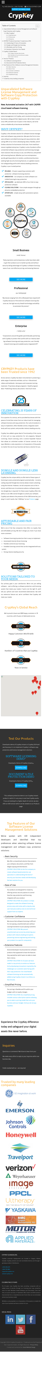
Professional (12, 37)
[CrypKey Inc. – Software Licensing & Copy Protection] (21, 18)
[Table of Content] (37, 26)
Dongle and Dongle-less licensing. (16, 45)
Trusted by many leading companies (13, 78)
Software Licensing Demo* (13, 61)
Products (32, 499)
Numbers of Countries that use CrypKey (19, 55)
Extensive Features (13, 72)
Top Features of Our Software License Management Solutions (20, 65)
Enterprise (11, 39)
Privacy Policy (34, 1345)
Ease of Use (12, 68)
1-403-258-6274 (8, 6)
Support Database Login (21, 9)
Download (21, 767)
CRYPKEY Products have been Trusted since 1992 (17, 41)
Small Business (12, 35)
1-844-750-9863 (18, 6)
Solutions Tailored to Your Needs (15, 49)
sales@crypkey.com (33, 6)
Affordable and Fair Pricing (14, 47)
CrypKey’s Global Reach (10, 51)
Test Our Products (8, 58)
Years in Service (14, 56)
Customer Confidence (14, 70)
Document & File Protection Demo (16, 63)
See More (21, 279)
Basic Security (12, 67)
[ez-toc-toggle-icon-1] (36, 26)
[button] (37, 713)
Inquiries (5, 76)
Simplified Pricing (13, 74)
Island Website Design (29, 1347)
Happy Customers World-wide (17, 53)
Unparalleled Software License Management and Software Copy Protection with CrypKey (20, 30)
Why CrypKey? (10, 33)
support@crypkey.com (8, 1271)
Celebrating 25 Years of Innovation (16, 43)
